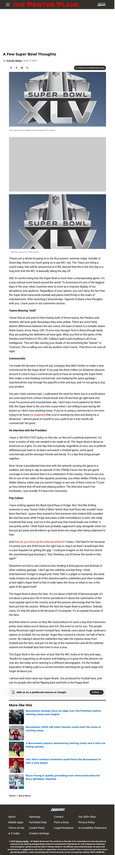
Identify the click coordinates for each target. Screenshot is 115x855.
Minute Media (22, 841)
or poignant (38, 414)
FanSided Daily (38, 822)
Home (12, 795)
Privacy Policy (86, 822)
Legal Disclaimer (64, 827)
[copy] (27, 68)
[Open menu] (8, 4)
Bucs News (25, 795)
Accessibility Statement (92, 827)
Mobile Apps (15, 822)
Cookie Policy (37, 827)
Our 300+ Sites (87, 816)
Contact (58, 816)
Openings (34, 816)
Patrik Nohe (14, 60)
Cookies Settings (39, 833)
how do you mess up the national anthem (38, 541)
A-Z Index (14, 833)
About (12, 816)
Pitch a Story (61, 822)
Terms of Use (16, 827)
